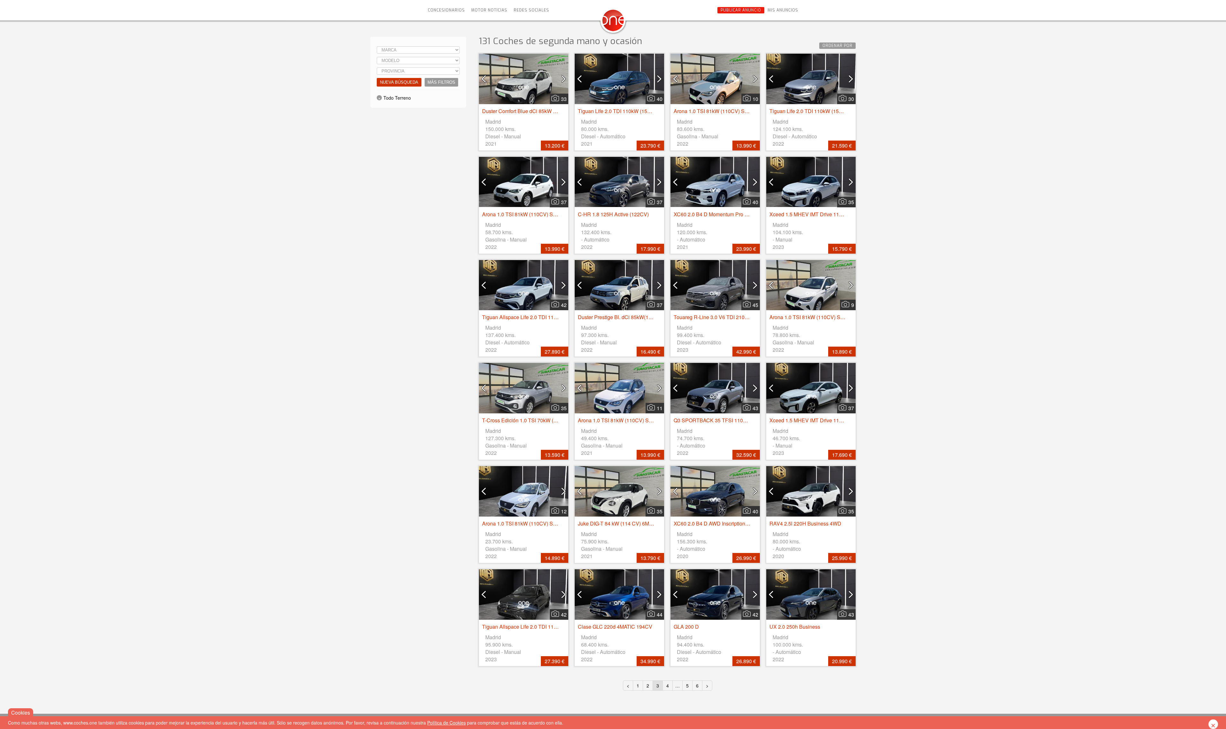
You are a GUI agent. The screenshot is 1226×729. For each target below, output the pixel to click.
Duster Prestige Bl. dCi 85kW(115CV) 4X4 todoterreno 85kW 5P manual (659, 317)
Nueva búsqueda (399, 82)
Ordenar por (837, 45)
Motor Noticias (489, 10)
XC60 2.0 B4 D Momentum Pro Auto (714, 214)
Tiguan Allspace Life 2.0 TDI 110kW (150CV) (533, 626)
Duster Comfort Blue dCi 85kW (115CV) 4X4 (532, 111)
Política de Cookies (446, 722)
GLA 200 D (686, 626)
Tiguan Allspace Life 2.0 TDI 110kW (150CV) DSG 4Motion (549, 317)
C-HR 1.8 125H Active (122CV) (613, 214)
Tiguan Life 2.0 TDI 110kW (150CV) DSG (624, 111)
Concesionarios (446, 10)
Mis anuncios (783, 10)
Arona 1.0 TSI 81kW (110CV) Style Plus (719, 111)
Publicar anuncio (741, 10)
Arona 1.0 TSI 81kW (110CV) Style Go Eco (626, 420)
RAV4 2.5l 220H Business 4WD (805, 523)
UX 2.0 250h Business (794, 626)
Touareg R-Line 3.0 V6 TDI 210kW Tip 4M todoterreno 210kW (743, 317)
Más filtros (441, 82)
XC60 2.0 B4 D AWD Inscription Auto (715, 523)
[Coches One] (613, 23)
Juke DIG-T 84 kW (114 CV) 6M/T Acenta (624, 523)
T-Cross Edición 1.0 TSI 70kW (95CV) (525, 420)
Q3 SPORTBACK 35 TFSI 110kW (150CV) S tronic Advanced (744, 420)
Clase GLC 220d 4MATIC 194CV (615, 626)
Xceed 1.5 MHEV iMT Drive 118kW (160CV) (819, 214)
